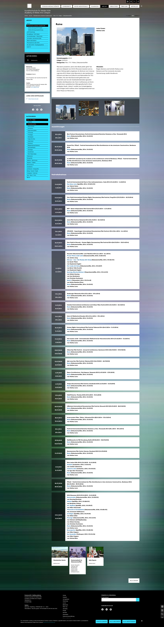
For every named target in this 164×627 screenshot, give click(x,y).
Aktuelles (134, 6)
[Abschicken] (137, 599)
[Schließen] (142, 621)
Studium (65, 597)
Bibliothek (114, 6)
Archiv (104, 6)
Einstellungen (101, 621)
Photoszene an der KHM (33, 42)
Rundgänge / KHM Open (33, 34)
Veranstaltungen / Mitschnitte (34, 36)
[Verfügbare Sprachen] (127, 1)
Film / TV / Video (57, 15)
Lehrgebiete (67, 6)
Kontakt (65, 612)
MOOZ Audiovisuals (81, 6)
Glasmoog (95, 6)
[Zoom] (66, 112)
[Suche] (134, 1)
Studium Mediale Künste (50, 6)
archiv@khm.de (35, 87)
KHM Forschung (31, 32)
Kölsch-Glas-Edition (31, 40)
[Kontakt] (131, 1)
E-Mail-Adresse (105, 597)
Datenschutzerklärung (68, 616)
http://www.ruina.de (33, 99)
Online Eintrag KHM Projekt (35, 27)
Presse (64, 610)
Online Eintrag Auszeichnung (35, 30)
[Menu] (141, 6)
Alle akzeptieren (129, 621)
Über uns (124, 6)
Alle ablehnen (115, 621)
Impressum (65, 614)
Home (26, 15)
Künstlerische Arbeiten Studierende (42, 15)
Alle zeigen (134, 580)
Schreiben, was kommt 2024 (34, 38)
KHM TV (29, 47)
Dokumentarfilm (67, 15)
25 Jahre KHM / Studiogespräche (35, 44)
